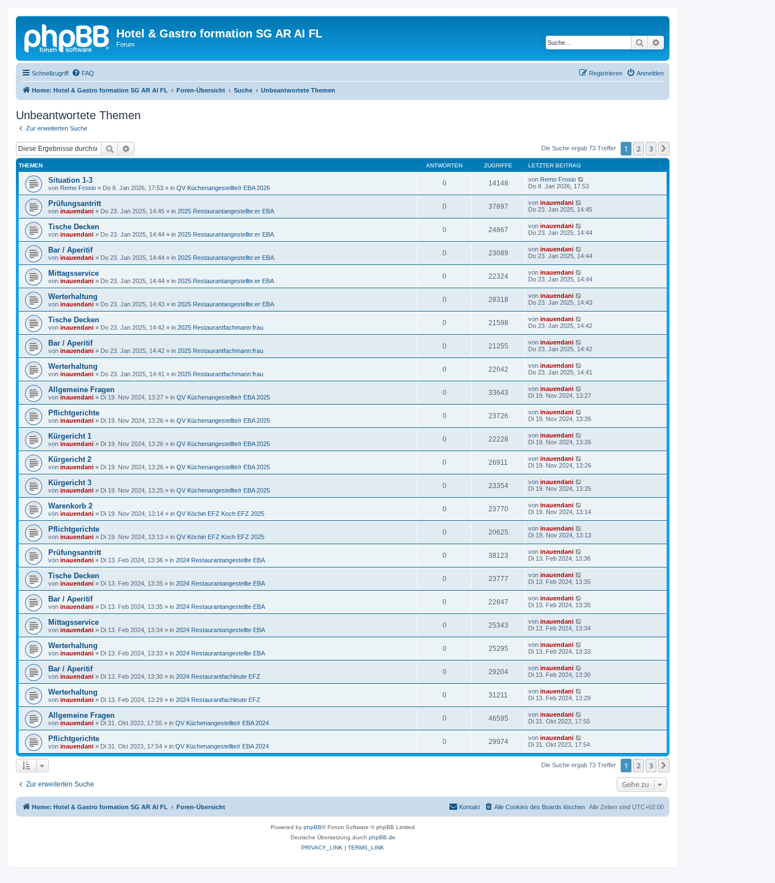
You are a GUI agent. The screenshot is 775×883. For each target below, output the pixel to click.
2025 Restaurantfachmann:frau (220, 327)
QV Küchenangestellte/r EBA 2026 (223, 187)
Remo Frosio (78, 187)
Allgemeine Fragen (81, 389)
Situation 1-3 (70, 180)
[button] (663, 148)
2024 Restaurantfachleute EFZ (218, 676)
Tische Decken (73, 226)
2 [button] (639, 149)
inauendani (77, 211)
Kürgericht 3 (69, 482)
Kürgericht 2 (69, 459)
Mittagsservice (73, 273)
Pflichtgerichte (73, 413)
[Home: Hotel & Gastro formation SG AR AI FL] (67, 37)
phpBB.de (382, 837)
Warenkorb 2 (70, 506)
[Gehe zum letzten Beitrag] (581, 179)
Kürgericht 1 (69, 436)
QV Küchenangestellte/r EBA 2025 (223, 397)
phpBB (313, 827)
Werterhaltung (73, 296)
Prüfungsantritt (74, 203)
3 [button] (651, 149)
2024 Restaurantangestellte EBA (220, 560)
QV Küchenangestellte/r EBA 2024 (222, 723)
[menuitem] (82, 73)
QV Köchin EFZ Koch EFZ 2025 (220, 513)
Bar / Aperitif (70, 250)
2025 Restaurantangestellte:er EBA (226, 211)
